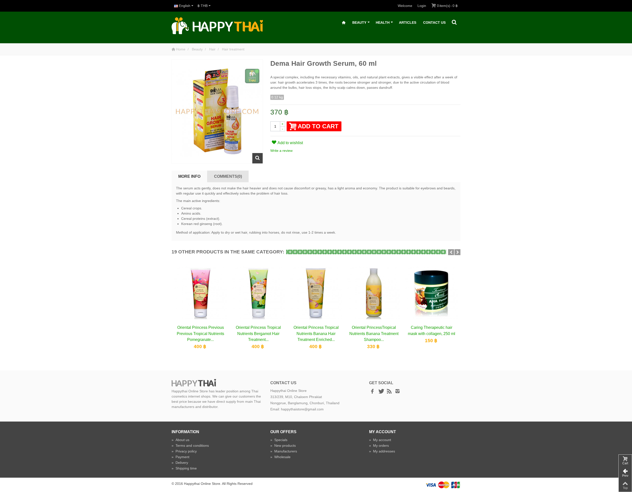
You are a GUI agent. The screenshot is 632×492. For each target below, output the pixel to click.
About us (180, 440)
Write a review (281, 151)
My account (380, 440)
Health (383, 22)
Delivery (180, 463)
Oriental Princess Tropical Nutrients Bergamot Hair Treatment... (258, 333)
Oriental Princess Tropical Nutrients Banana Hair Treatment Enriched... (316, 333)
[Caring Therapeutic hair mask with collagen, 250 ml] (431, 293)
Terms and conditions (190, 445)
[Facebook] (372, 391)
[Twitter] (380, 391)
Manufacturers (283, 451)
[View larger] (257, 158)
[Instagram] (397, 391)
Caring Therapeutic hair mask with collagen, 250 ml (431, 330)
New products (283, 445)
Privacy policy (184, 451)
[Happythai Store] (217, 25)
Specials (278, 440)
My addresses (382, 451)
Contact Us (434, 22)
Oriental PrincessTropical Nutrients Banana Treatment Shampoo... (373, 333)
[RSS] (389, 391)
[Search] (454, 22)
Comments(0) (228, 176)
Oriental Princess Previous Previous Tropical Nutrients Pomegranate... (200, 333)
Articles (407, 22)
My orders (379, 445)
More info (189, 176)
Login (421, 6)
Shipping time (184, 468)
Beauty (359, 22)
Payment (180, 457)
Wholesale (280, 457)
